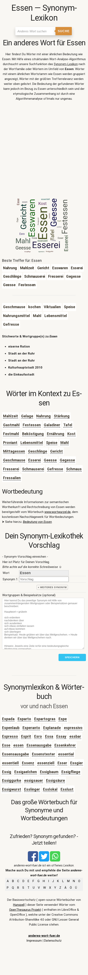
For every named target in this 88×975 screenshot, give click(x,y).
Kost (71, 434)
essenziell (45, 763)
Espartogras (44, 719)
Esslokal (50, 789)
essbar (75, 736)
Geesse (50, 460)
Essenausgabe (39, 745)
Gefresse (55, 469)
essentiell (10, 763)
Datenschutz (53, 940)
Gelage (27, 416)
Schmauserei (33, 469)
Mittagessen (14, 451)
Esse (6, 745)
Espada (8, 719)
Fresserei (11, 469)
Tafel (67, 425)
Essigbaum (49, 772)
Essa (49, 736)
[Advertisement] (44, 150)
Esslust (67, 789)
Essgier (76, 763)
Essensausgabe (15, 754)
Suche (64, 31)
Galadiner (52, 425)
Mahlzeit (10, 416)
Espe (63, 719)
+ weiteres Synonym (52, 587)
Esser (62, 763)
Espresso (10, 736)
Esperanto (31, 728)
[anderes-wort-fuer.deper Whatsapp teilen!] (55, 860)
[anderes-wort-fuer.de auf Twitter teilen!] (44, 860)
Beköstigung (33, 434)
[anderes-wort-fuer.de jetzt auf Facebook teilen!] (33, 860)
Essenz (28, 763)
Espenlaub (10, 728)
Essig (6, 772)
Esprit (26, 736)
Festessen (32, 425)
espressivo (73, 728)
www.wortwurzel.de (57, 512)
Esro (38, 736)
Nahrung (43, 416)
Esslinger (32, 789)
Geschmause (14, 460)
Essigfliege (70, 772)
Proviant (10, 442)
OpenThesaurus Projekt (25, 910)
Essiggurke (11, 780)
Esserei (34, 460)
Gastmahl (11, 425)
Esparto (24, 719)
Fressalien (12, 478)
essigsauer (33, 780)
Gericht (56, 451)
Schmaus (74, 469)
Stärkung (62, 416)
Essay (61, 736)
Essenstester (43, 754)
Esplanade (52, 728)
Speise (51, 442)
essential (66, 754)
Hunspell (19, 905)
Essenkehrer (65, 745)
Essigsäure (55, 780)
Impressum (34, 940)
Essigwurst (11, 789)
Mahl (64, 442)
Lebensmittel (31, 442)
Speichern (72, 657)
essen (18, 745)
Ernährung (55, 434)
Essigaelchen (25, 772)
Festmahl (11, 434)
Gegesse (67, 460)
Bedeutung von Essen (37, 522)
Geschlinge (37, 451)
